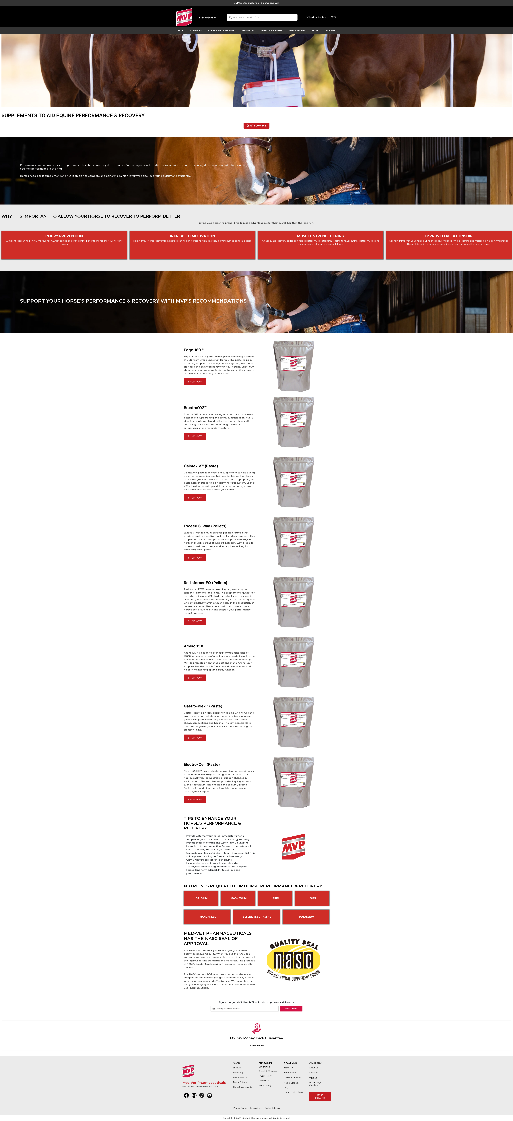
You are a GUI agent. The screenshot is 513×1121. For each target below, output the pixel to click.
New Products (240, 1077)
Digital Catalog (240, 1082)
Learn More (256, 1045)
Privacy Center (240, 1108)
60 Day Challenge (271, 30)
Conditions (247, 30)
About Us (313, 1068)
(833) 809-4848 (256, 125)
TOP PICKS (196, 30)
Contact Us (264, 1081)
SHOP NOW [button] (195, 381)
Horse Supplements (242, 1087)
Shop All (237, 1068)
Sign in (311, 17)
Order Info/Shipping (268, 1071)
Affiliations (314, 1072)
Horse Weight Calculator (315, 1083)
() (335, 17)
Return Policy (265, 1085)
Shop (181, 30)
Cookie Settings (272, 1108)
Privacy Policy (265, 1076)
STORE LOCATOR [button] (320, 1096)
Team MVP (329, 30)
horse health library (221, 30)
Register (322, 17)
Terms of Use (256, 1108)
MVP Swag (238, 1072)
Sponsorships (296, 30)
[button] (186, 1095)
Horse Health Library (293, 1092)
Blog (315, 30)
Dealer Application (292, 1077)
